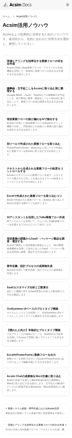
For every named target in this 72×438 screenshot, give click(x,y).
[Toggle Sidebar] (67, 4)
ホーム (6, 16)
